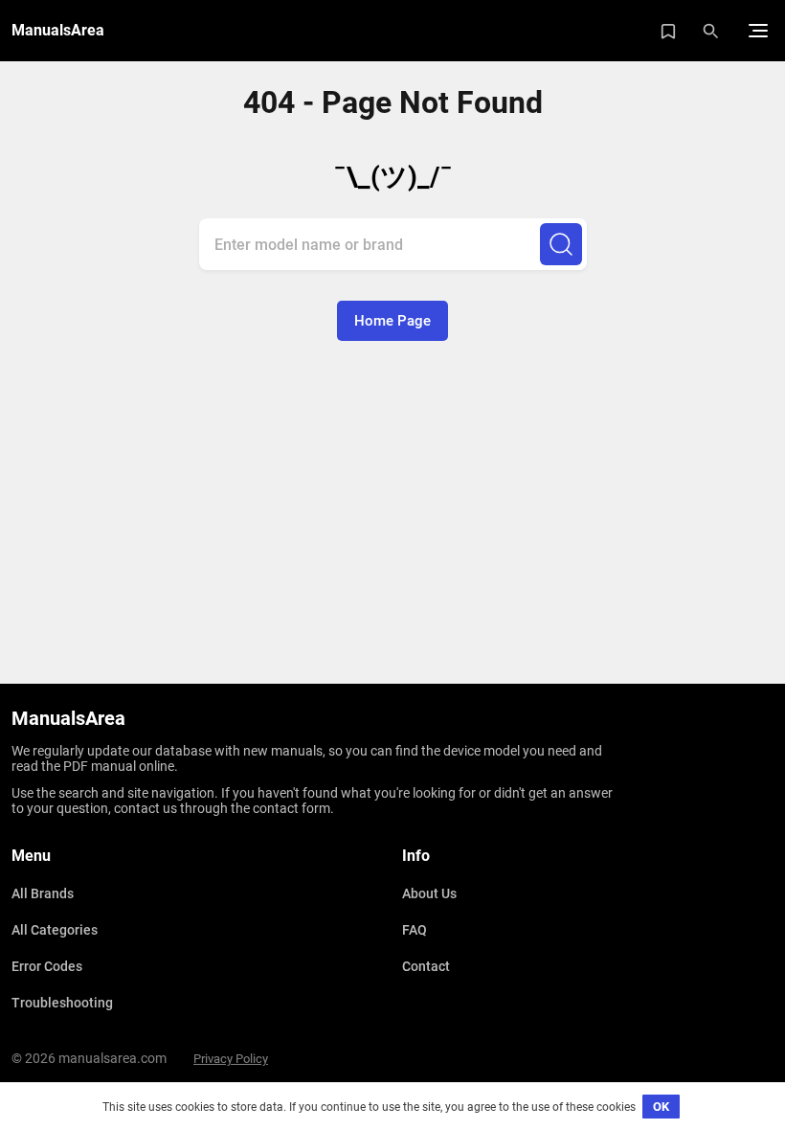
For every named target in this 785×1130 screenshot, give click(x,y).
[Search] (561, 244)
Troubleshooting (62, 1002)
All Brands (42, 893)
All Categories (54, 930)
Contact (426, 966)
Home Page (392, 320)
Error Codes (46, 966)
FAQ (414, 930)
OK (661, 1106)
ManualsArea (57, 30)
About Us (429, 893)
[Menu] (758, 30)
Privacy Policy (230, 1058)
